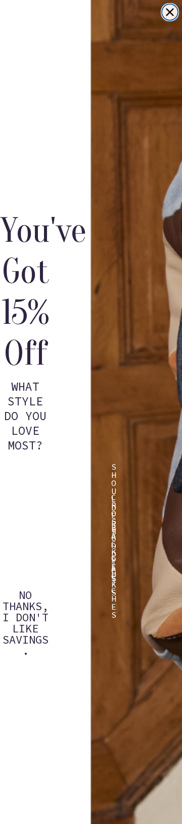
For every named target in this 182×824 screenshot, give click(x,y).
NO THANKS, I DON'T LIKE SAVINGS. (26, 602)
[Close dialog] (170, 12)
